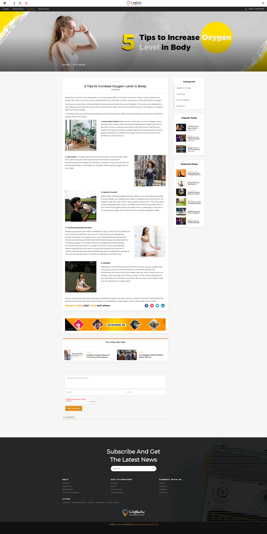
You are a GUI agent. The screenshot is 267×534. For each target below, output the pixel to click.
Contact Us (163, 492)
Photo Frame (43, 9)
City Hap (190, 135)
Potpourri (115, 82)
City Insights (191, 125)
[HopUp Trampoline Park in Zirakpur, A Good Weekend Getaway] (181, 211)
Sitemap (66, 483)
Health (89, 352)
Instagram (163, 489)
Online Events (18, 9)
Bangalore (100, 502)
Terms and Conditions (71, 492)
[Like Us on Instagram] (27, 3)
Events (6, 9)
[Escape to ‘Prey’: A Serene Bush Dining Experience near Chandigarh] (181, 149)
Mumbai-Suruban (112, 502)
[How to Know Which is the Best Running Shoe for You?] (181, 202)
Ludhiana (66, 502)
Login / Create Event (254, 9)
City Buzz (31, 9)
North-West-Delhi (78, 502)
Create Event (67, 486)
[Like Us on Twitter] (22, 3)
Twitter (162, 483)
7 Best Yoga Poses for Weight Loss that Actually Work (194, 175)
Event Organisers (117, 492)
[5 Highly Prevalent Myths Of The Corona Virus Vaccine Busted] (74, 355)
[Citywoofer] (134, 3)
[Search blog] (263, 3)
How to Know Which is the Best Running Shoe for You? (194, 203)
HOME (66, 65)
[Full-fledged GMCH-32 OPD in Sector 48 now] (127, 355)
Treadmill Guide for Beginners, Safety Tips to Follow (194, 194)
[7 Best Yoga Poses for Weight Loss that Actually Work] (181, 173)
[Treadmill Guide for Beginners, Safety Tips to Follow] (181, 192)
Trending (181, 94)
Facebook (163, 486)
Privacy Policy (68, 489)
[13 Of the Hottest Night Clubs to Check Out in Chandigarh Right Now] (181, 127)
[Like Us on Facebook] (16, 3)
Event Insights (183, 100)
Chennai (91, 502)
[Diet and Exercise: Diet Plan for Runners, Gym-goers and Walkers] (181, 183)
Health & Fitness (184, 88)
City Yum (190, 146)
